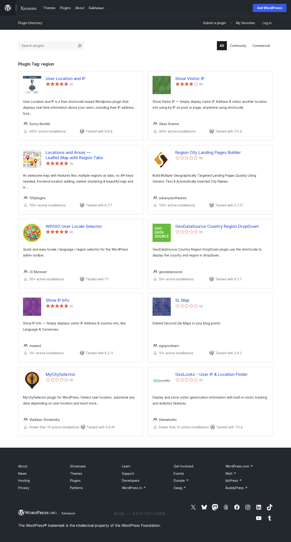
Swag (180, 488)
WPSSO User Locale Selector (74, 226)
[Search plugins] (79, 45)
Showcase (78, 466)
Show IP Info (57, 300)
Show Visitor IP (189, 78)
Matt (231, 473)
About (22, 466)
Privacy (23, 488)
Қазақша (68, 513)
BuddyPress (237, 488)
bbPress (234, 480)
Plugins (75, 480)
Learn (126, 466)
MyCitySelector (60, 374)
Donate (181, 480)
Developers (131, 480)
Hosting (24, 480)
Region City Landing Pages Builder (208, 152)
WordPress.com (239, 466)
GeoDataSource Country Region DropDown (217, 226)
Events (179, 473)
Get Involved (183, 466)
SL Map (182, 300)
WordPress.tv (134, 488)
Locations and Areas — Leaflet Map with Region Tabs (74, 155)
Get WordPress (269, 8)
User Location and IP (65, 78)
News (22, 473)
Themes (76, 473)
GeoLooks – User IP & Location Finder (211, 374)
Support (128, 473)
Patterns (76, 488)
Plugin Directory (30, 23)
